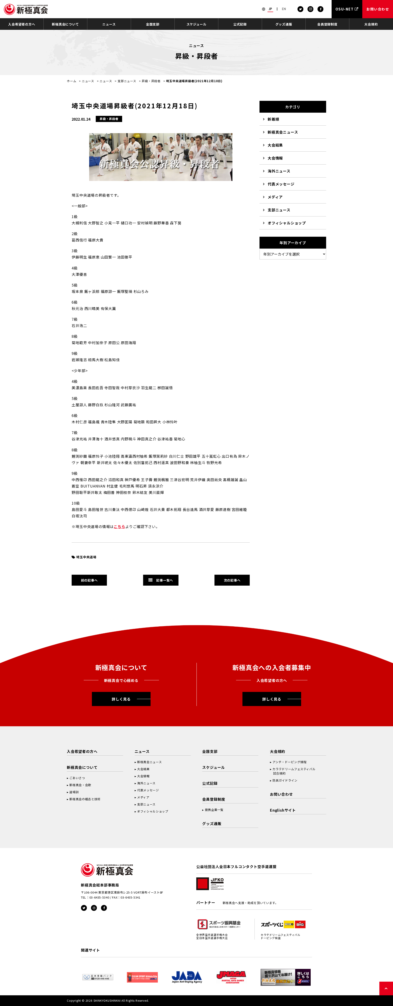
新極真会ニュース (283, 132)
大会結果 (275, 145)
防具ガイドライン (284, 780)
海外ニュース (279, 171)
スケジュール (196, 24)
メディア (275, 197)
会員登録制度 (327, 24)
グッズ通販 (283, 24)
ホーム (71, 81)
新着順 (273, 119)
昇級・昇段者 (151, 81)
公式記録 (240, 24)
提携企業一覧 (214, 810)
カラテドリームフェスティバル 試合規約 (292, 771)
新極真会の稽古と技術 (85, 799)
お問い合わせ (281, 794)
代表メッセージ (281, 184)
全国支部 (152, 24)
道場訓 (74, 792)
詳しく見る (121, 699)
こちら (119, 526)
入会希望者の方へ (21, 24)
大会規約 (371, 24)
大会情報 (275, 158)
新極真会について (65, 24)
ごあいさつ (77, 778)
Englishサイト (283, 810)
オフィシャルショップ (287, 223)
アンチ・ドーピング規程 (289, 762)
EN (284, 9)
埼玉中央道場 (86, 557)
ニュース (109, 24)
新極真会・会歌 (80, 785)
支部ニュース (127, 81)
